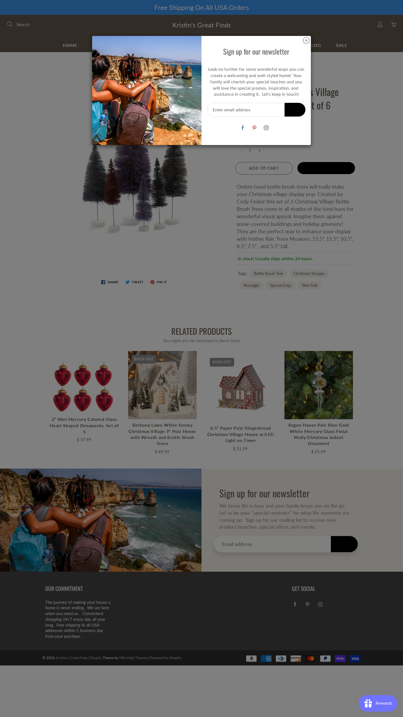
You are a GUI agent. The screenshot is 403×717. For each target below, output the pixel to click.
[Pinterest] (254, 127)
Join (295, 109)
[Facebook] (242, 127)
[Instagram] (266, 127)
